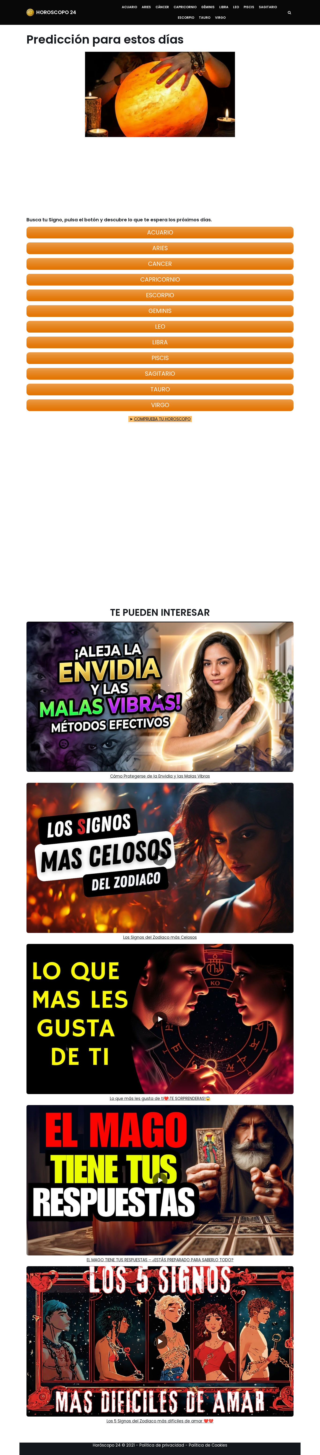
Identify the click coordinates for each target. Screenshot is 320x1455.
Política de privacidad (161, 1445)
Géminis (208, 7)
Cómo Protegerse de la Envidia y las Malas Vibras (160, 776)
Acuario (129, 7)
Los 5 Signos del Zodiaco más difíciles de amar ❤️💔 (160, 1421)
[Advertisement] (157, 177)
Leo (236, 7)
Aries (146, 7)
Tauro (204, 17)
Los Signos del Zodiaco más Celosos (160, 937)
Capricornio (185, 7)
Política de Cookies (208, 1445)
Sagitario (268, 7)
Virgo (220, 17)
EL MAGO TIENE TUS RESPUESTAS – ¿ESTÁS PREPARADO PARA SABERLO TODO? (160, 1260)
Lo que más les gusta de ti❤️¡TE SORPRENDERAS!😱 (160, 1098)
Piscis (249, 7)
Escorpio (186, 17)
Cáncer (162, 7)
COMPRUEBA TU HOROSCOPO (162, 419)
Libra (223, 7)
